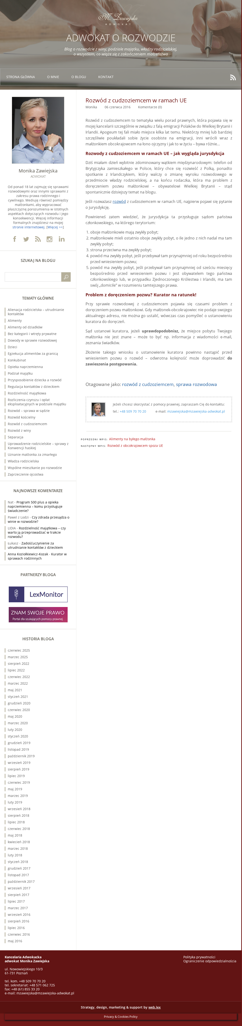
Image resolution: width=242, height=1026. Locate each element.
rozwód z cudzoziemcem (148, 384)
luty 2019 (15, 802)
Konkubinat (17, 360)
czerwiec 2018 (19, 828)
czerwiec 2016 (19, 934)
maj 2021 (15, 690)
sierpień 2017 (18, 894)
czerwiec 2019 (19, 782)
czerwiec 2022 (19, 676)
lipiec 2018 (16, 822)
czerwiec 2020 (19, 710)
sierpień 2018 (18, 815)
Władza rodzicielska (23, 461)
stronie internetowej (28, 227)
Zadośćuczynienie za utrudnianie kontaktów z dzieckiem (35, 545)
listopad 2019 (18, 749)
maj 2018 (15, 835)
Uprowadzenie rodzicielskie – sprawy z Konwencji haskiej (38, 445)
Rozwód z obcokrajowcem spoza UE (135, 445)
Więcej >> (55, 227)
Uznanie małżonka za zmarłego (32, 454)
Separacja (15, 437)
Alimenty (15, 320)
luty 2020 (15, 729)
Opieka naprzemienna (25, 366)
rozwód (119, 201)
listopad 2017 (18, 875)
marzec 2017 (18, 908)
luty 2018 (15, 855)
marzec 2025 (18, 657)
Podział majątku (20, 373)
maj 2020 (15, 716)
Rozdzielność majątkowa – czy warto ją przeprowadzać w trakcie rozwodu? (37, 532)
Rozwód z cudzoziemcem (27, 424)
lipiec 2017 (16, 901)
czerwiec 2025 (19, 650)
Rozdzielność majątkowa (27, 393)
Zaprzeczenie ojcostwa (25, 474)
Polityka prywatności (199, 957)
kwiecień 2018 (19, 842)
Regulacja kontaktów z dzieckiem (33, 386)
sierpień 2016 (18, 921)
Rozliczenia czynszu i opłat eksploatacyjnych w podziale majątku (37, 402)
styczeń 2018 (18, 861)
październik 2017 (21, 881)
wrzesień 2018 (19, 809)
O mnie (53, 77)
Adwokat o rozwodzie (121, 37)
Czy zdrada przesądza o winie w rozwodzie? (38, 519)
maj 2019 (15, 789)
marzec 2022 (18, 683)
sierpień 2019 (18, 769)
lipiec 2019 (16, 776)
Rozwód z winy (19, 430)
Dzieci (12, 347)
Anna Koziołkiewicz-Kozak (28, 554)
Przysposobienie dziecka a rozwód (35, 380)
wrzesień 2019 (19, 762)
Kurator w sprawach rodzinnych (37, 556)
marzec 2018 (18, 848)
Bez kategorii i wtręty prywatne (32, 333)
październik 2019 (21, 756)
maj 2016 (15, 941)
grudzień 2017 (19, 868)
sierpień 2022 (18, 663)
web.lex (154, 1007)
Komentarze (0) (150, 107)
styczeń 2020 (18, 736)
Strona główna (20, 77)
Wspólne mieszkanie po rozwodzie (35, 467)
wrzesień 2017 (19, 888)
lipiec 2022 (16, 670)
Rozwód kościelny (21, 417)
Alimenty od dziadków (25, 327)
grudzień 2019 (19, 743)
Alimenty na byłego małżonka (132, 439)
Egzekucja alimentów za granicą (33, 353)
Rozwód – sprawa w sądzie (29, 410)
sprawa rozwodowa (196, 384)
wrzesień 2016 (19, 914)
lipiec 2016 (16, 927)
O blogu (78, 77)
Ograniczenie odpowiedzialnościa (209, 961)
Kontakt (106, 77)
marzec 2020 (18, 723)
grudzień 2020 (19, 703)
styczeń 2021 (18, 696)
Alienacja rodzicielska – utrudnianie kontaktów (36, 311)
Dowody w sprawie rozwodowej (32, 340)
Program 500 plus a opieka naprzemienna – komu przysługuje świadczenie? (35, 506)
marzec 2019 (18, 795)
